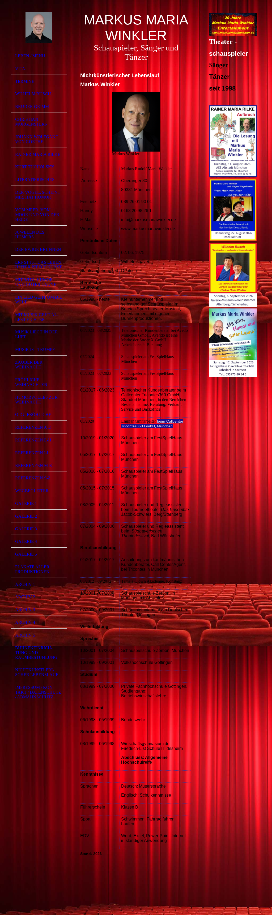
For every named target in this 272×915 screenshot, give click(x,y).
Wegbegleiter (32, 490)
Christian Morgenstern (31, 121)
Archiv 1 (25, 584)
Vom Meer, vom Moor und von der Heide (37, 215)
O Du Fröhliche (33, 414)
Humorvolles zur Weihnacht (36, 399)
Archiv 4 (25, 622)
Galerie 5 (26, 554)
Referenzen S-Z (32, 478)
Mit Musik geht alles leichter (36, 317)
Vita (20, 68)
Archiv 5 (25, 635)
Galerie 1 (26, 503)
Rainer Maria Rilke (37, 154)
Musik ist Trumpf (35, 349)
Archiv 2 (25, 597)
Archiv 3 (25, 609)
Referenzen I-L (32, 452)
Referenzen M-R (33, 465)
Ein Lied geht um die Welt (38, 299)
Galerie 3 (26, 529)
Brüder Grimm (32, 106)
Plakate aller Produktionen (32, 569)
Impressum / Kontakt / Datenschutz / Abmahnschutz (38, 692)
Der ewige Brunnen (38, 249)
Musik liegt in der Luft (36, 334)
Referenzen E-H (33, 440)
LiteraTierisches (34, 179)
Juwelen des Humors (29, 234)
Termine (24, 81)
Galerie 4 (26, 541)
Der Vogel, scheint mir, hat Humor (37, 194)
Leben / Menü (30, 56)
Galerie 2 (26, 516)
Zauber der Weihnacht (28, 364)
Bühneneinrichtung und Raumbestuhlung (36, 653)
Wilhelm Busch (33, 94)
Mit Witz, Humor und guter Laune (35, 282)
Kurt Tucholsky (34, 167)
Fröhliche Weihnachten (31, 382)
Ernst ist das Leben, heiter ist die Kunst (38, 264)
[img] (39, 27)
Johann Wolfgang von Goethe (37, 139)
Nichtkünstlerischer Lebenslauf (36, 672)
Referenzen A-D (33, 427)
